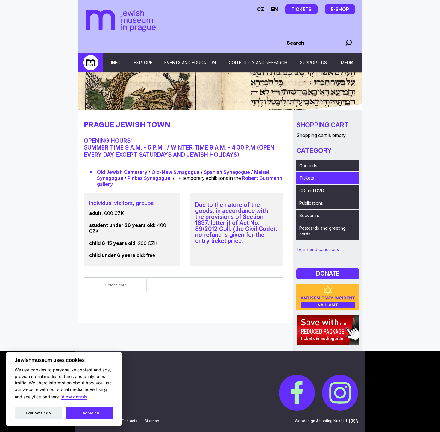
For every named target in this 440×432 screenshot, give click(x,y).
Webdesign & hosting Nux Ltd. (321, 421)
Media (347, 62)
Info (116, 62)
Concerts (308, 165)
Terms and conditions (317, 249)
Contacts (129, 421)
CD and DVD (311, 190)
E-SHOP (340, 9)
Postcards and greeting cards (322, 231)
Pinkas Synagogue (150, 178)
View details (74, 396)
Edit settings (38, 412)
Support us (313, 62)
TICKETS (301, 9)
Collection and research (258, 62)
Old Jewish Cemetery (122, 172)
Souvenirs (309, 215)
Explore (143, 62)
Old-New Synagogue (175, 172)
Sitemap (152, 421)
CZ (260, 9)
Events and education (190, 62)
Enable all (89, 412)
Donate (327, 273)
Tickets (306, 177)
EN (274, 9)
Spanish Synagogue (227, 172)
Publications (311, 203)
